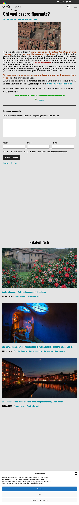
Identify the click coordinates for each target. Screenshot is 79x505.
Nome (5, 142)
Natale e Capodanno (29, 19)
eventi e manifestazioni (49, 351)
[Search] (68, 7)
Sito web (55, 142)
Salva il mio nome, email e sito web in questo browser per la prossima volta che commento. (37, 151)
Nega (39, 494)
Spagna (35, 351)
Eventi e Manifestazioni (12, 19)
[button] (76, 473)
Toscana (18, 296)
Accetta (39, 489)
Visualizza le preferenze (39, 500)
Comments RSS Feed (10, 163)
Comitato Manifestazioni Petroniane (59, 83)
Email (29, 142)
